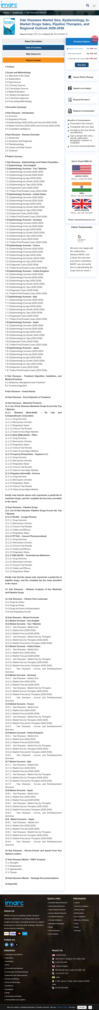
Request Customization (83, 111)
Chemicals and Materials (14, 968)
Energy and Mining (12, 979)
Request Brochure (81, 99)
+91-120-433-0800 (61, 988)
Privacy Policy (62, 1007)
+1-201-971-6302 (61, 962)
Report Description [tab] (33, 41)
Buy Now (82, 65)
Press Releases (54, 930)
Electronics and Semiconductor (16, 975)
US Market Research (56, 917)
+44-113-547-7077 (62, 973)
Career (77, 903)
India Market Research (57, 906)
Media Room (79, 913)
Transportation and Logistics (15, 1000)
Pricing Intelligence (55, 920)
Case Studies (53, 934)
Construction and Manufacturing (17, 972)
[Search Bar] (87, 5)
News (77, 927)
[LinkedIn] (7, 945)
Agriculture (9, 958)
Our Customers (80, 917)
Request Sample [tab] (33, 60)
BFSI (7, 965)
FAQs (77, 924)
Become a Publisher (82, 920)
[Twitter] (17, 945)
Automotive (9, 961)
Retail (8, 993)
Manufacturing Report (56, 924)
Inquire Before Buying (83, 77)
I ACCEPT (82, 1007)
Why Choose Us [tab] (33, 54)
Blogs (51, 927)
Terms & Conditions (81, 906)
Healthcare (9, 986)
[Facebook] (12, 945)
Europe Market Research (57, 913)
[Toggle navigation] (94, 5)
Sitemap (78, 930)
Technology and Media (14, 996)
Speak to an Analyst (82, 88)
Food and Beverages (13, 982)
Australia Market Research (58, 903)
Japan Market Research (57, 910)
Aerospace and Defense (14, 954)
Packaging (9, 989)
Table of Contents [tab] (33, 47)
